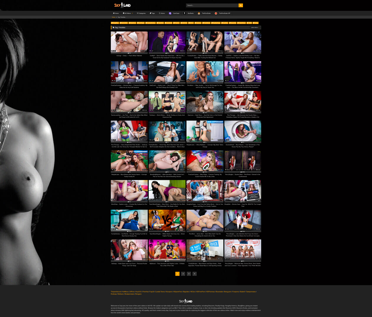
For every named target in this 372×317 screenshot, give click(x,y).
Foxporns (235, 291)
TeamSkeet (242, 23)
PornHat (145, 291)
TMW (249, 23)
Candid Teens (160, 291)
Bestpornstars (129, 294)
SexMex (225, 23)
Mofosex (121, 294)
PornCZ (177, 23)
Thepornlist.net (116, 291)
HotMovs (125, 291)
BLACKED (124, 23)
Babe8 (242, 291)
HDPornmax (210, 291)
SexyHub (233, 23)
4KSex (192, 291)
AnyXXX (139, 291)
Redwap (114, 294)
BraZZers (133, 23)
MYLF (191, 23)
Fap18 (152, 291)
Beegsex (138, 294)
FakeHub (160, 23)
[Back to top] (366, 311)
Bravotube (219, 291)
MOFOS (184, 23)
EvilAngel (141, 23)
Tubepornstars (251, 291)
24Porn (132, 291)
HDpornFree (177, 291)
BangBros (115, 23)
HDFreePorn (200, 291)
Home (113, 17)
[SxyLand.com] (123, 5)
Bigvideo (186, 291)
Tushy (256, 23)
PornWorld (207, 23)
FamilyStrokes (151, 23)
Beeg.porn (227, 291)
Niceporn (169, 291)
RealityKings (216, 23)
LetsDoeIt (169, 23)
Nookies (198, 23)
